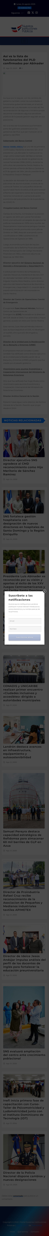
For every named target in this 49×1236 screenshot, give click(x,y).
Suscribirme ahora (24, 637)
